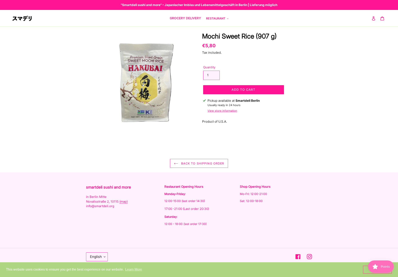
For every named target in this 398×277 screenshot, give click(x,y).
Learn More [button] (133, 269)
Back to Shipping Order (202, 163)
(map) (123, 201)
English (96, 257)
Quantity (209, 67)
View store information (222, 110)
